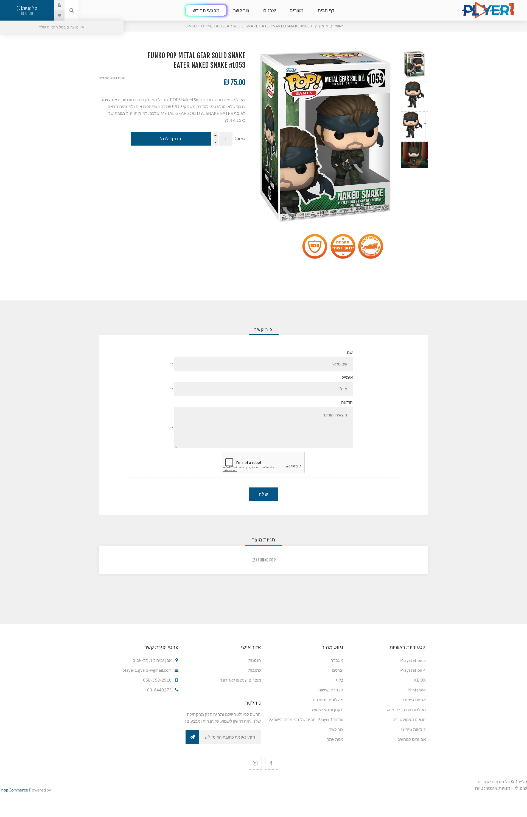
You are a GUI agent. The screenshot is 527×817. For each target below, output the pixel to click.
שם (350, 352)
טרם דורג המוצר (112, 77)
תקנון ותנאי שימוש (327, 709)
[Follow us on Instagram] (255, 763)
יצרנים (337, 670)
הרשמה (192, 737)
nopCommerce (14, 789)
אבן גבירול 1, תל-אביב (152, 660)
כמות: (240, 138)
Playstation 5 (413, 660)
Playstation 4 (413, 670)
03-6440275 (159, 689)
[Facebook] (271, 763)
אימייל (347, 377)
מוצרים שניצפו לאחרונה (240, 679)
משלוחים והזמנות (328, 699)
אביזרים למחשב (411, 739)
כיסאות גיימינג (413, 729)
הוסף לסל (171, 138)
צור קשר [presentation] (263, 329)
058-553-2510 (157, 679)
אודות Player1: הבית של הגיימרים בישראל (306, 719)
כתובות (254, 670)
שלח (263, 494)
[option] (414, 64)
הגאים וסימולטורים (409, 719)
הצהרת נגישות (330, 689)
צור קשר (336, 729)
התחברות (55, 5)
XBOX (420, 679)
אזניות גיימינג (414, 699)
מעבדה (336, 660)
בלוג (339, 679)
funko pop (267, 560)
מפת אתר (335, 739)
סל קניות (28, 10)
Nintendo (417, 689)
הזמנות (254, 660)
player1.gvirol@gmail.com (147, 670)
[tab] (264, 329)
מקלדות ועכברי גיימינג (406, 709)
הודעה (347, 402)
